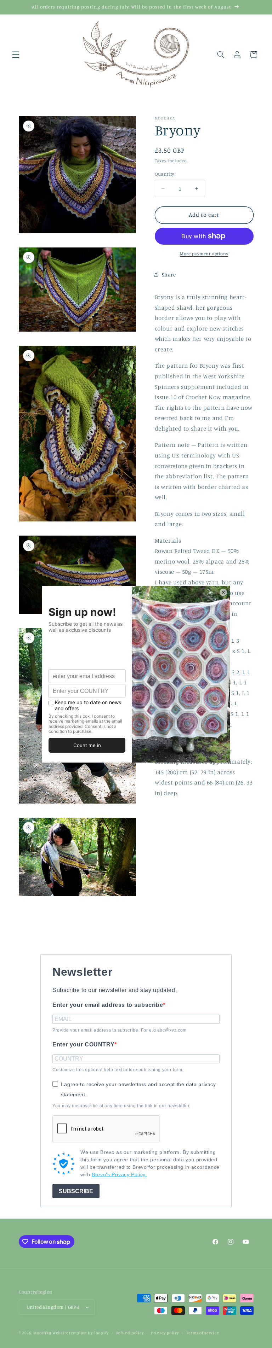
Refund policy (130, 1332)
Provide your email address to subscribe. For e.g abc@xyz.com (119, 1030)
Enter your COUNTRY (83, 1044)
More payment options (204, 253)
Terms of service (202, 1332)
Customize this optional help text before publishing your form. (117, 1069)
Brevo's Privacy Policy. (119, 1174)
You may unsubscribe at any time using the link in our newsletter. (121, 1105)
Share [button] (169, 275)
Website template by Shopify (80, 1332)
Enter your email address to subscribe (107, 1005)
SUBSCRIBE (76, 1191)
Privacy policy (165, 1332)
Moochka (42, 1332)
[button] (15, 54)
